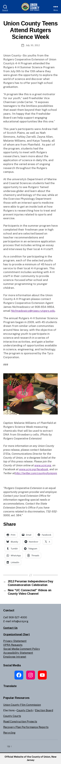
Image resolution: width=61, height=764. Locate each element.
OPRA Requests (12, 645)
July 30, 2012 (33, 45)
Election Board (44, 710)
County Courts (12, 716)
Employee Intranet (14, 656)
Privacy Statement (15, 641)
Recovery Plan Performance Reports (25, 727)
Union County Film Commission (22, 704)
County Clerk (25, 710)
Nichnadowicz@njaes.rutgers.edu (33, 310)
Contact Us (10, 627)
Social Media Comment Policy (21, 648)
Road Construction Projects (20, 721)
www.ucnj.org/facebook (33, 469)
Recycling (9, 732)
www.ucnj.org (42, 465)
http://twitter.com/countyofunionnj (36, 473)
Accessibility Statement (18, 652)
